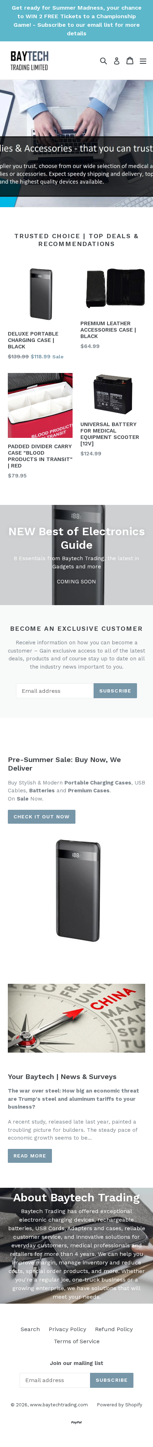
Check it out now (42, 816)
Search (30, 1329)
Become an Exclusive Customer (76, 628)
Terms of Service (77, 1341)
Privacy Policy (67, 1329)
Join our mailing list (76, 1363)
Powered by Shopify (119, 1404)
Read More (30, 1156)
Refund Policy (114, 1329)
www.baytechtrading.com (59, 1404)
